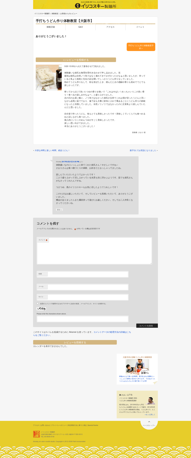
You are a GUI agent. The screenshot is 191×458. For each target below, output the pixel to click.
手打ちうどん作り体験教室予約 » (141, 47)
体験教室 (55, 13)
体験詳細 (51, 26)
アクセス (110, 26)
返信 (59, 209)
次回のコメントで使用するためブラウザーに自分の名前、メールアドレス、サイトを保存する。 (73, 303)
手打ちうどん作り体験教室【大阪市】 (65, 20)
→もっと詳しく (149, 414)
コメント (42, 240)
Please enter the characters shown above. (51, 314)
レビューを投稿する (75, 342)
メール (41, 286)
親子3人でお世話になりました (143, 150)
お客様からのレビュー (68, 13)
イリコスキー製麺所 (42, 13)
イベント (140, 26)
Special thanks (93, 425)
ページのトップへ (149, 425)
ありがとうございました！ (51, 36)
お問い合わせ (45, 425)
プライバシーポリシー (59, 425)
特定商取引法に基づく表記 (77, 425)
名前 (40, 273)
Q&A (80, 26)
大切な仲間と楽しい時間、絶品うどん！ (52, 150)
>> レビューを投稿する (76, 59)
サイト (41, 296)
